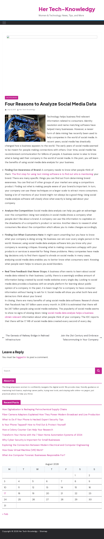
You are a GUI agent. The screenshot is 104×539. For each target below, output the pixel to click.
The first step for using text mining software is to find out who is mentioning (52, 174)
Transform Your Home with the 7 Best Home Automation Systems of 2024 (42, 434)
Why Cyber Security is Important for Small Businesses (31, 439)
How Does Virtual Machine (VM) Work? (22, 450)
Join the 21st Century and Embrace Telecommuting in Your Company (79, 337)
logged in (21, 357)
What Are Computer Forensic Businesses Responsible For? (33, 455)
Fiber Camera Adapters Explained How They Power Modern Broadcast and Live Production (51, 414)
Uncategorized (11, 97)
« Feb (5, 514)
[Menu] (4, 23)
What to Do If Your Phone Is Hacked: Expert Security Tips (32, 419)
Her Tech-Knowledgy (67, 8)
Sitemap (43, 531)
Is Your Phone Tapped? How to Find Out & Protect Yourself (34, 424)
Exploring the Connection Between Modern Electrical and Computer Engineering (45, 444)
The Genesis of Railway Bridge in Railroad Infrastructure (27, 337)
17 (5, 493)
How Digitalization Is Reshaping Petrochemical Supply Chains (34, 409)
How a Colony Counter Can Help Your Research (27, 429)
